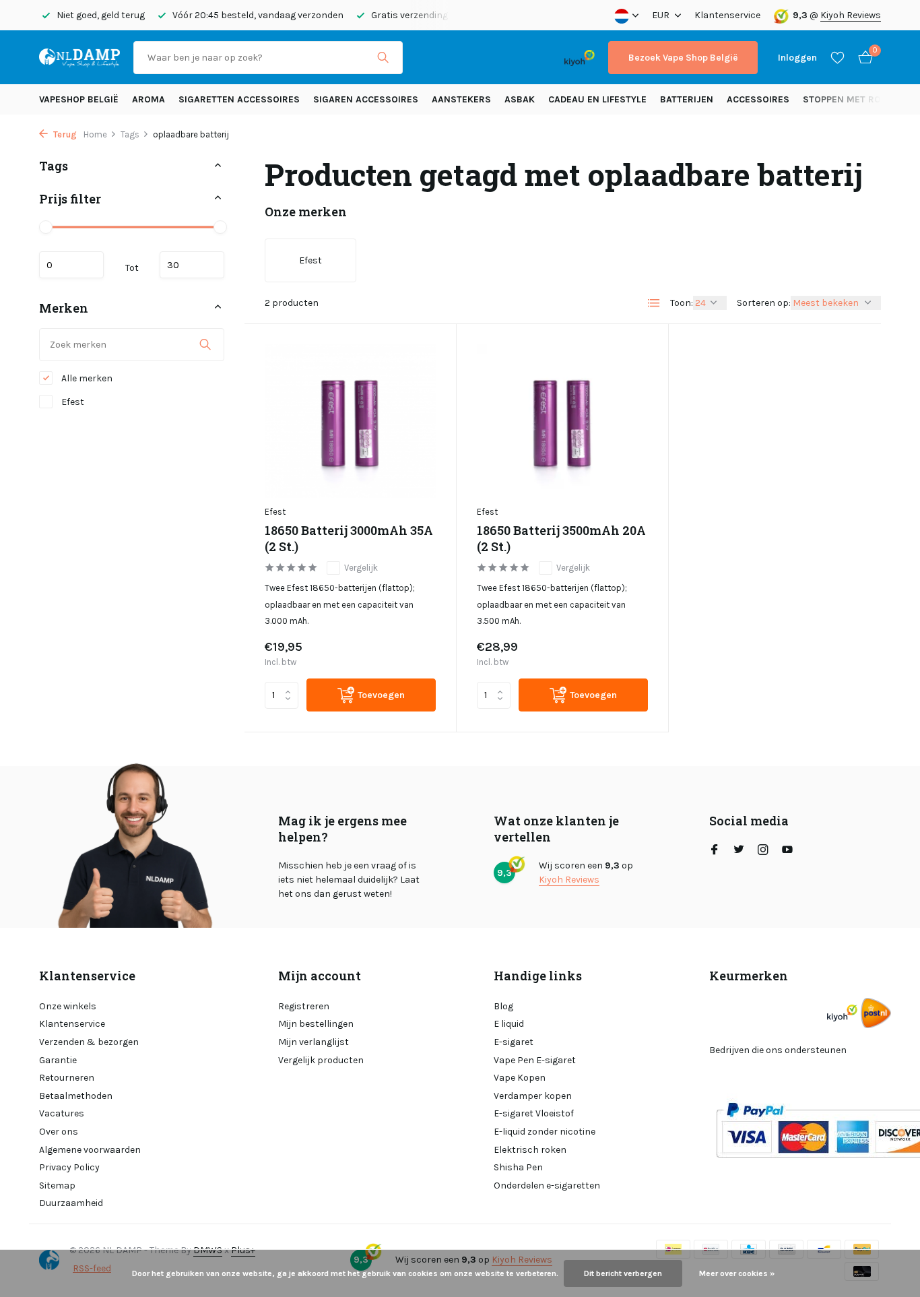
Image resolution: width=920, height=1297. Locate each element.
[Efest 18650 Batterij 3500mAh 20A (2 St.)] (562, 420)
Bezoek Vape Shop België (682, 57)
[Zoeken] (383, 57)
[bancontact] (524, 57)
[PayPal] (469, 57)
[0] (862, 57)
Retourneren (66, 1077)
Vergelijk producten (321, 1060)
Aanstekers (461, 99)
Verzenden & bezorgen (89, 1042)
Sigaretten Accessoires (239, 99)
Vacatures (61, 1113)
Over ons (58, 1131)
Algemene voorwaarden (90, 1150)
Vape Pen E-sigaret (535, 1060)
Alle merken (85, 378)
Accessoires (758, 99)
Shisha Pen (518, 1167)
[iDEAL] (428, 57)
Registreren (303, 1006)
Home (95, 134)
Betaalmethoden (75, 1096)
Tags (130, 134)
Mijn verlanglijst (313, 1042)
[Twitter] (738, 851)
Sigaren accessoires (365, 99)
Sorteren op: (764, 303)
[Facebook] (714, 851)
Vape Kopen (520, 1077)
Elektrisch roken (530, 1150)
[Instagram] (763, 851)
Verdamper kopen (533, 1096)
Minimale (71, 264)
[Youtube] (787, 851)
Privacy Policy (69, 1167)
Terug (64, 134)
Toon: (681, 303)
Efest (71, 402)
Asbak (519, 99)
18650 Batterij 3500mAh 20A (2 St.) (561, 538)
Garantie (58, 1060)
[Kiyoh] (579, 57)
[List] (654, 303)
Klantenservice (727, 15)
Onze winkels (67, 1006)
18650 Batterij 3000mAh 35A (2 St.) (349, 538)
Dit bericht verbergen (623, 1273)
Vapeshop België (79, 99)
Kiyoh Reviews (850, 15)
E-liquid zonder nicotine (544, 1131)
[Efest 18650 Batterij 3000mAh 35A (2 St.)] (350, 420)
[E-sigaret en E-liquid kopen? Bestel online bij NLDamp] (79, 57)
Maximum (192, 264)
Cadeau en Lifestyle (597, 99)
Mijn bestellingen (316, 1024)
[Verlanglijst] (837, 57)
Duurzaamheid (71, 1203)
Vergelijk (361, 568)
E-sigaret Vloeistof (534, 1113)
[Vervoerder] (876, 1013)
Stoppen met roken (851, 99)
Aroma (148, 99)
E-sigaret (513, 1042)
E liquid (509, 1024)
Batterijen (686, 99)
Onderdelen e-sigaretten (547, 1185)
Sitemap (57, 1185)
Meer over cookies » (737, 1273)
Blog (503, 1006)
